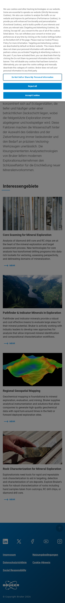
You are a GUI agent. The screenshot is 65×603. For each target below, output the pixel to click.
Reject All (32, 86)
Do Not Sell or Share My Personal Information (32, 77)
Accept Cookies (32, 95)
